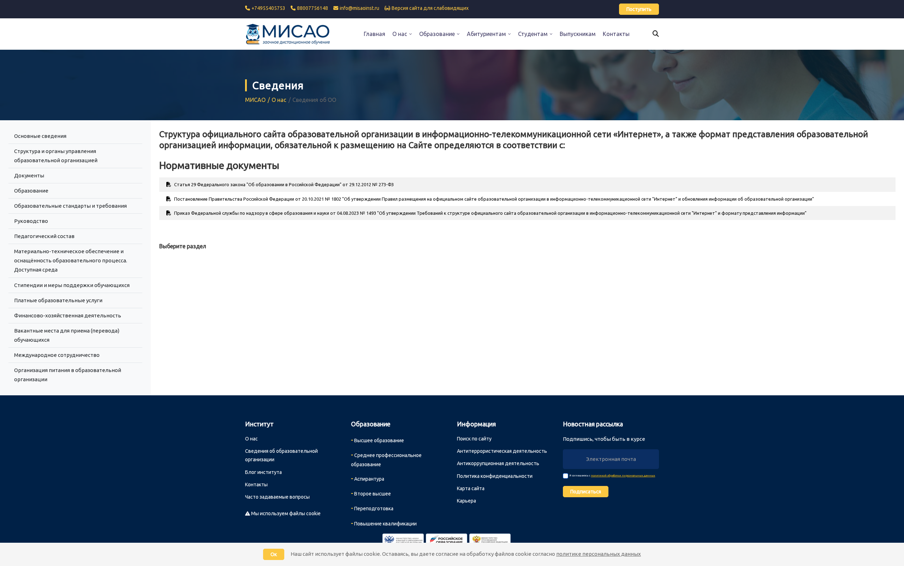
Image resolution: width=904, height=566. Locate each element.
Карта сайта (470, 488)
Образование (31, 191)
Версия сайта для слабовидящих (430, 8)
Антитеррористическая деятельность (502, 451)
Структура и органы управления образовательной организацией (55, 155)
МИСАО (255, 100)
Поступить (639, 9)
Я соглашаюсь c (612, 475)
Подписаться (585, 491)
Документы (29, 175)
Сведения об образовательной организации (281, 455)
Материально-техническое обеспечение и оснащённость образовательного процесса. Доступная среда (70, 260)
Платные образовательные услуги (58, 300)
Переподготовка (372, 507)
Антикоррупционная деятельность (498, 463)
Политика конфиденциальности (495, 476)
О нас (279, 100)
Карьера (466, 501)
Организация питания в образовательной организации (67, 374)
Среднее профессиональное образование (386, 459)
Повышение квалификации (384, 523)
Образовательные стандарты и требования (70, 206)
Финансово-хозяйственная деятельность (67, 315)
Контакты (256, 484)
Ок (273, 554)
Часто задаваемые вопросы (277, 497)
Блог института (263, 472)
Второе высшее (371, 493)
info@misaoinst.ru (359, 8)
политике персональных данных (598, 554)
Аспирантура (367, 478)
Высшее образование (377, 439)
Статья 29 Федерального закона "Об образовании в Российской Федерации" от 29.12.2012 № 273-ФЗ (283, 184)
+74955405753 (268, 8)
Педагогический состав (44, 236)
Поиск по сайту (474, 439)
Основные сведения (40, 136)
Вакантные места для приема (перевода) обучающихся (66, 335)
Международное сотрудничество (57, 355)
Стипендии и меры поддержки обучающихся (72, 285)
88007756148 (312, 8)
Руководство (31, 221)
